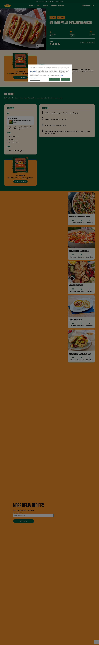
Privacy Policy (33, 71)
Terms (62, 75)
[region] (50, 73)
